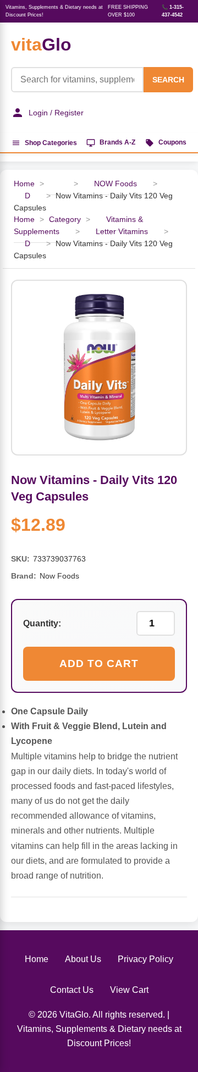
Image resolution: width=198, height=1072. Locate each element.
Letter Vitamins (122, 231)
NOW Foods (115, 184)
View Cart (129, 990)
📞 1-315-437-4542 (173, 11)
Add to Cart (99, 663)
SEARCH (168, 79)
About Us (83, 959)
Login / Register (56, 112)
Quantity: (42, 623)
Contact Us (72, 990)
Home (36, 959)
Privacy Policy (145, 959)
